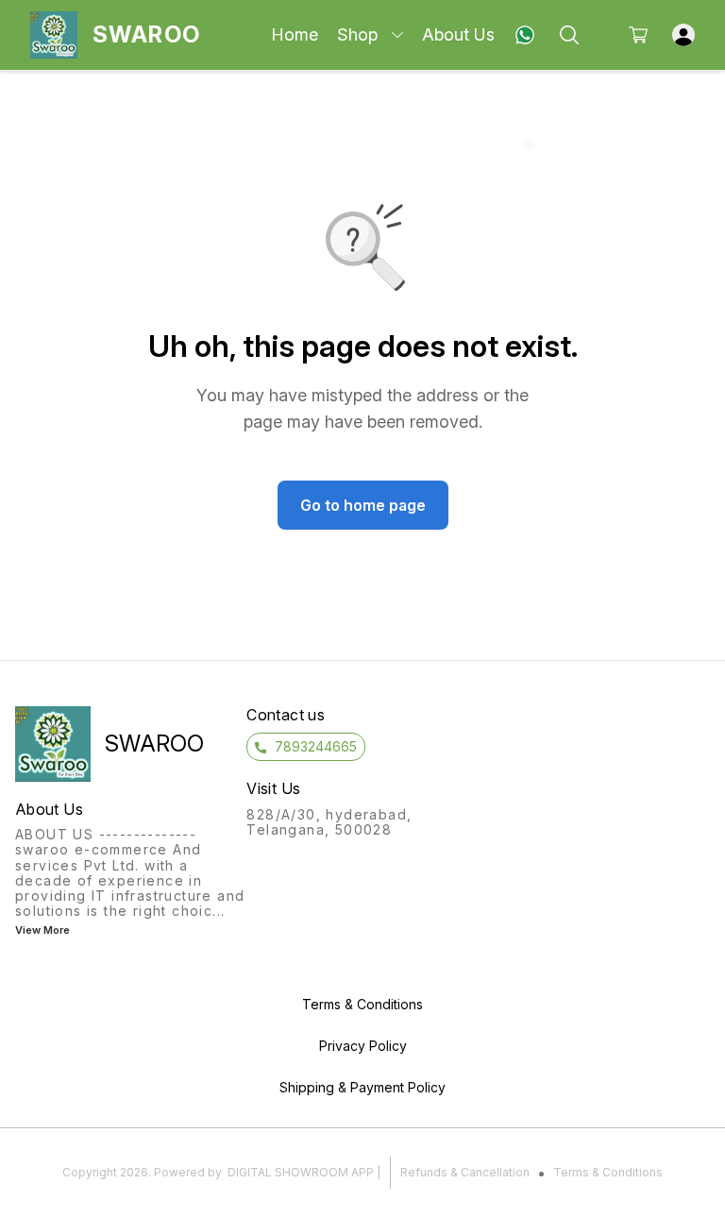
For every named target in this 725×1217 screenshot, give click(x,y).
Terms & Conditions (608, 1172)
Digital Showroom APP (301, 1172)
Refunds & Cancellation (465, 1172)
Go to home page (363, 505)
